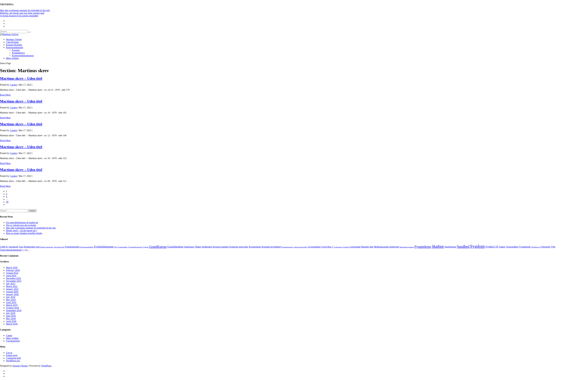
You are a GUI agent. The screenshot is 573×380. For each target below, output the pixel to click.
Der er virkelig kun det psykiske (21, 225)
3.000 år (4, 247)
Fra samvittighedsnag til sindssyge (22, 222)
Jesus (198, 246)
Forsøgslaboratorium (135, 247)
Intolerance (189, 247)
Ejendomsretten (72, 247)
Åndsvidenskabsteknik (10, 250)
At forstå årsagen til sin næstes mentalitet (19, 15)
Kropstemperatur (287, 247)
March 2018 (11, 324)
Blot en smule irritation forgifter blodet (24, 233)
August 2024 (12, 273)
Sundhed (463, 246)
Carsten (13, 84)
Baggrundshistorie (14, 47)
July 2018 (10, 313)
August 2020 (12, 291)
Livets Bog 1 (327, 247)
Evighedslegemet (104, 246)
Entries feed (11, 355)
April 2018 (11, 321)
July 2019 (10, 297)
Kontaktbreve (18, 53)
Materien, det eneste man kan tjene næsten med (22, 13)
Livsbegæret (338, 247)
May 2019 (11, 299)
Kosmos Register (14, 45)
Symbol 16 (491, 246)
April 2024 (11, 275)
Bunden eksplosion (46, 247)
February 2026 (13, 270)
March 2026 (11, 267)
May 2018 (11, 318)
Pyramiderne (422, 246)
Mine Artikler (12, 58)
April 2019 (11, 302)
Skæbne (438, 246)
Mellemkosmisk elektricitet (386, 247)
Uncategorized (13, 341)
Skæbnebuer (450, 247)
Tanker (502, 247)
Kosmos (16, 50)
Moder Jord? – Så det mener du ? (21, 230)
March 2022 (11, 286)
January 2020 (12, 294)
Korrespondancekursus (23, 55)
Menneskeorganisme (407, 247)
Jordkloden (207, 247)
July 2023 (10, 283)
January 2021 (12, 289)
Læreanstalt (355, 247)
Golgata (145, 247)
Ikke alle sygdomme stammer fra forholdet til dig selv (25, 10)
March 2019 (11, 305)
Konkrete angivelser (238, 247)
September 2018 (13, 310)
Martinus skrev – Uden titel (21, 78)
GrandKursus (158, 246)
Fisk (115, 247)
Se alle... (25, 250)
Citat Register (12, 42)
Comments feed (13, 358)
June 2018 (11, 316)
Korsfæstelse (255, 247)
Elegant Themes (20, 365)
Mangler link (367, 247)
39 (7, 202)
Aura (21, 247)
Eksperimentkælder (86, 247)
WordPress (46, 365)
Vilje (553, 247)
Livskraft (346, 247)
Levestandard (314, 247)
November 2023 (13, 281)
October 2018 (12, 308)
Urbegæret (545, 247)
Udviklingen (535, 247)
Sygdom (477, 246)
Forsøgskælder (123, 247)
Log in (9, 352)
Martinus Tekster (14, 39)
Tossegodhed (512, 247)
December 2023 (13, 278)
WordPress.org (13, 360)
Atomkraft (13, 247)
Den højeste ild (59, 247)
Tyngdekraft (524, 247)
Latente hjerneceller (300, 247)
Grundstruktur (175, 246)
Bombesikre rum (32, 247)
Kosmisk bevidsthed (271, 247)
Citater (9, 335)
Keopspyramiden (221, 247)
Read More (5, 95)
